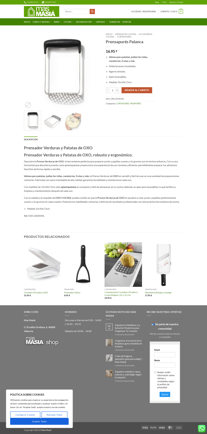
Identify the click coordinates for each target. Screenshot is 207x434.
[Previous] (29, 70)
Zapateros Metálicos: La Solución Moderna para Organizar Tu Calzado (127, 328)
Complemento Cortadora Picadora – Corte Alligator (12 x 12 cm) (122, 293)
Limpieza (100, 22)
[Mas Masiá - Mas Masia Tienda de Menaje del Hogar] (41, 11)
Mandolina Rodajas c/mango (158, 292)
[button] (143, 11)
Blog (157, 2)
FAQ (164, 2)
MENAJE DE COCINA (125, 34)
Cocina (68, 22)
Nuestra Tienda (176, 2)
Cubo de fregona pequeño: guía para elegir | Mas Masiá (128, 359)
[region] (39, 409)
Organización (84, 22)
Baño (57, 22)
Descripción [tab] (31, 139)
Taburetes (114, 22)
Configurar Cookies (25, 414)
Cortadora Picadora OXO (36, 292)
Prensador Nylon (72, 292)
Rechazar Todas (54, 414)
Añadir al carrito (137, 90)
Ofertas (126, 22)
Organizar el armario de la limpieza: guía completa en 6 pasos (128, 343)
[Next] (96, 70)
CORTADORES (124, 37)
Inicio (27, 22)
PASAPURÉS (135, 103)
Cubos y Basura (41, 22)
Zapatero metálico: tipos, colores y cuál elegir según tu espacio (128, 374)
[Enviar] (92, 11)
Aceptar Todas (39, 421)
